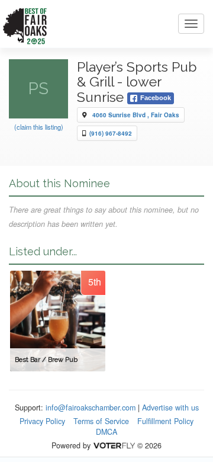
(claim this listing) (38, 126)
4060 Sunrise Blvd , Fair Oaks (135, 115)
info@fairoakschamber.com (90, 407)
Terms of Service (101, 421)
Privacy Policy (42, 421)
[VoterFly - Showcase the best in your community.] (113, 445)
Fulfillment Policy (165, 421)
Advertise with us (170, 407)
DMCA (106, 431)
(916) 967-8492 (110, 133)
